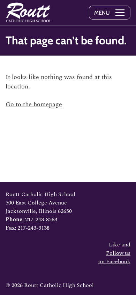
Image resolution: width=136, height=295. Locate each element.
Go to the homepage (34, 104)
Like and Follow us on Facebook (114, 253)
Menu (102, 12)
